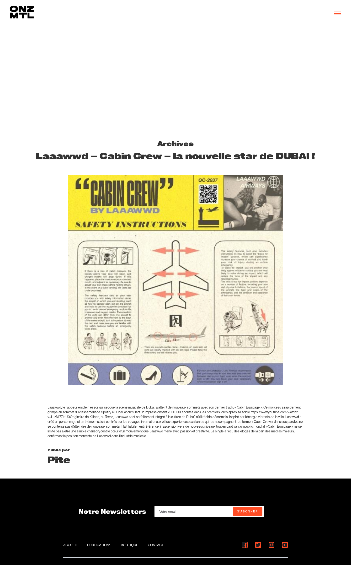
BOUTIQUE (129, 545)
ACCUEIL (70, 545)
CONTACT (156, 545)
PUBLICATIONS (99, 545)
